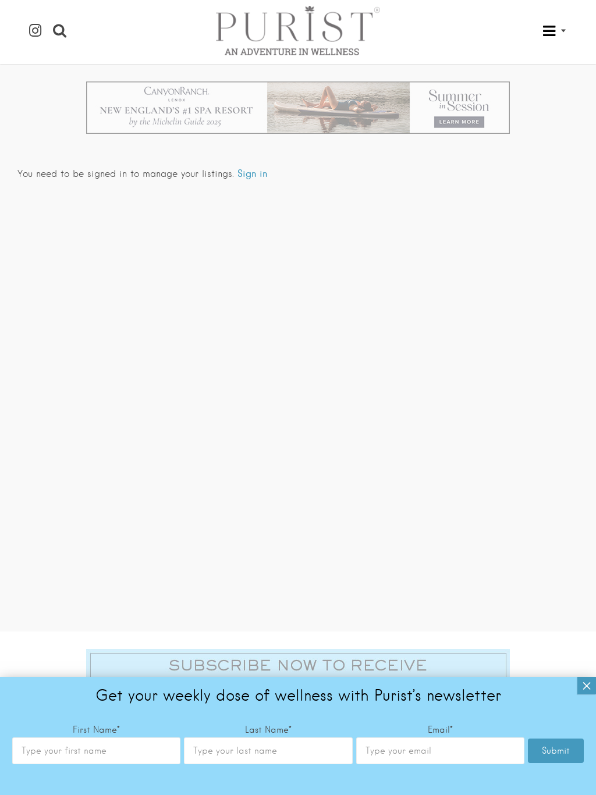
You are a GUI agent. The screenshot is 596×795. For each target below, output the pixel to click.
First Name (96, 730)
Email (440, 730)
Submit (556, 751)
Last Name (268, 730)
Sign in (252, 173)
